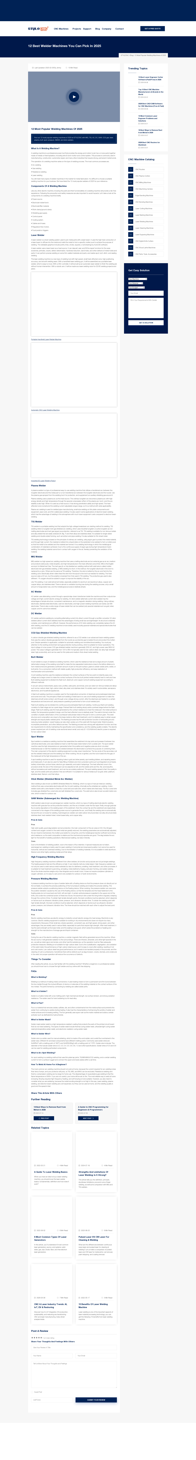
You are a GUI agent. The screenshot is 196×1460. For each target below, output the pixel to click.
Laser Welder (37, 235)
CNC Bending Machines (144, 202)
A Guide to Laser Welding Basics (50, 1172)
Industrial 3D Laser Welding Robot (43, 481)
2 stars (34, 1338)
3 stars (37, 1338)
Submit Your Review (96, 1400)
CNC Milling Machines (143, 182)
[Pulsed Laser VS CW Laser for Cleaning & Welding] (96, 1212)
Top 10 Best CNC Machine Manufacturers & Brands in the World (150, 91)
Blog (97, 29)
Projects (77, 29)
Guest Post (38, 1392)
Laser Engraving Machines (144, 234)
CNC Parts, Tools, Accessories (145, 254)
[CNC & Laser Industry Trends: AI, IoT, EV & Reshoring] (51, 1279)
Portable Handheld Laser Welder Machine (46, 339)
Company (106, 29)
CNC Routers (140, 169)
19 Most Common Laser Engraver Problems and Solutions (147, 118)
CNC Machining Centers (144, 189)
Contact (119, 29)
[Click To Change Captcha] (67, 1399)
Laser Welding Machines (144, 221)
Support (87, 29)
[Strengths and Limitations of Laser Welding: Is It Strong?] (96, 1147)
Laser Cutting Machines (143, 208)
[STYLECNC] (38, 28)
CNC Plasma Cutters (142, 176)
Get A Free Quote (153, 29)
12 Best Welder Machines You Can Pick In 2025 (64, 46)
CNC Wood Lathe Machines (145, 247)
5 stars (41, 1338)
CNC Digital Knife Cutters (144, 241)
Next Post (87, 1118)
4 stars (39, 1338)
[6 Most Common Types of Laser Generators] (51, 1212)
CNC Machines (61, 29)
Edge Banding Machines (144, 195)
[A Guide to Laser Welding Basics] (51, 1147)
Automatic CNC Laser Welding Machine (45, 410)
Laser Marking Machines (144, 215)
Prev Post (45, 1118)
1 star (32, 1338)
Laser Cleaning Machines (144, 228)
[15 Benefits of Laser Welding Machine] (96, 1279)
